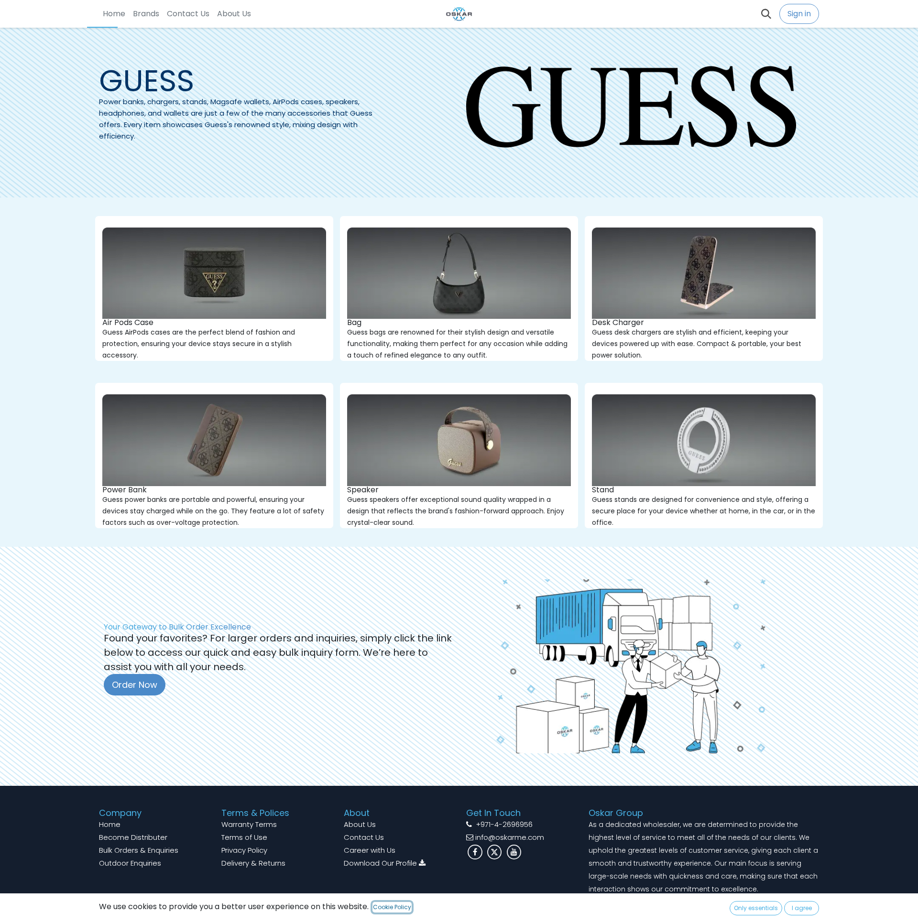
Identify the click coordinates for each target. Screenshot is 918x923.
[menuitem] (114, 13)
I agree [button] (802, 908)
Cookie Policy (392, 907)
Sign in (799, 13)
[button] (767, 14)
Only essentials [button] (756, 908)
